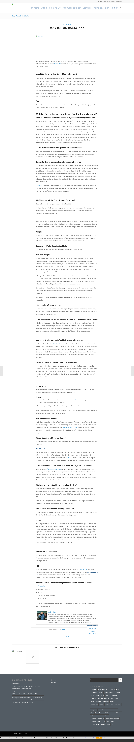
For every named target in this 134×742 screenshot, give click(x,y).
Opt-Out (104, 738)
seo (116, 707)
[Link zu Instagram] (120, 733)
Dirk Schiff (65, 630)
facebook (117, 692)
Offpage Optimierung (53, 469)
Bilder (117, 689)
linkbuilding (93, 698)
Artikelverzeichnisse (103, 689)
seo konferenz (101, 710)
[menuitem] (35, 8)
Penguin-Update (109, 704)
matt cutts (106, 698)
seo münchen (110, 710)
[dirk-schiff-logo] (19, 8)
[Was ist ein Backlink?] (67, 47)
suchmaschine (94, 715)
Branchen (54, 683)
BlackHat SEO (94, 692)
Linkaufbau (114, 695)
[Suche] (120, 8)
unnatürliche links (95, 724)
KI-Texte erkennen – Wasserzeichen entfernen (22, 702)
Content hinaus (80, 400)
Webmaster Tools (105, 724)
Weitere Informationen (90, 738)
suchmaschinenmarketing (97, 718)
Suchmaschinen (104, 715)
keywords (107, 695)
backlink (92, 628)
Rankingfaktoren (100, 707)
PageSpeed (106, 701)
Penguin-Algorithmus (69, 427)
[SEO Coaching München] (1, 371)
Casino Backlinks (16, 683)
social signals (107, 712)
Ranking (68, 458)
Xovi (112, 724)
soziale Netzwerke (116, 712)
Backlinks (57, 64)
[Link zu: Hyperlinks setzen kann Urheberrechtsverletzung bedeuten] (32, 657)
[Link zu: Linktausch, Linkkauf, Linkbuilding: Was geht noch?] (19, 657)
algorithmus (94, 689)
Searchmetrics (109, 707)
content (101, 692)
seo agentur (94, 710)
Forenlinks (41, 586)
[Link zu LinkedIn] (118, 733)
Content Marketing (108, 692)
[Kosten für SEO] (132, 371)
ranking (92, 707)
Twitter (112, 721)
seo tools (118, 710)
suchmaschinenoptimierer (112, 718)
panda (111, 701)
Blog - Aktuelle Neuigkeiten (20, 16)
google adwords (100, 695)
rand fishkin (118, 704)
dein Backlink (57, 344)
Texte (107, 721)
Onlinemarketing (115, 698)
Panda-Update (94, 704)
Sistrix (92, 712)
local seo (100, 698)
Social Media (98, 712)
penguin (101, 704)
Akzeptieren (99, 738)
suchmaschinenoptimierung (98, 721)
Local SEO (83, 569)
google (92, 695)
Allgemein (67, 24)
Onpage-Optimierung (96, 701)
